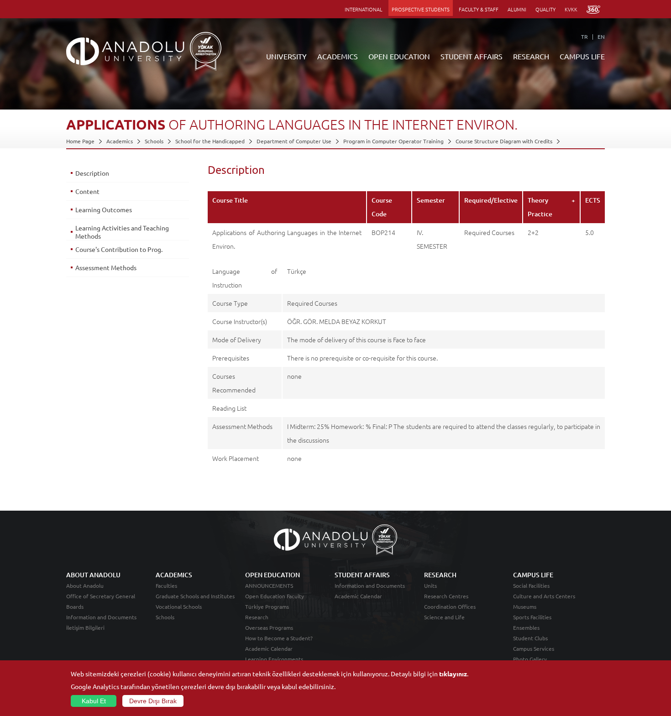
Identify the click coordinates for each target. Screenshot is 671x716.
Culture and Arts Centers (544, 596)
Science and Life (444, 617)
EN (601, 36)
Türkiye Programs (267, 606)
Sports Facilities (532, 617)
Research (256, 617)
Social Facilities (531, 585)
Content (87, 191)
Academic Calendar (269, 648)
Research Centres (446, 596)
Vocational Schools (179, 606)
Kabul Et (94, 701)
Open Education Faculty (274, 596)
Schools (154, 141)
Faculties (166, 585)
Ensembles (526, 627)
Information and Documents (101, 617)
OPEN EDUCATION (399, 56)
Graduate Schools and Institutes (195, 596)
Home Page (80, 141)
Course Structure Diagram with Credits (504, 141)
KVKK (571, 9)
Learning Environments (274, 659)
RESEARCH (531, 56)
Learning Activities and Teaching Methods (122, 232)
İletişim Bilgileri (85, 627)
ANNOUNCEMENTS (269, 585)
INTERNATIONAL (364, 9)
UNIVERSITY (286, 56)
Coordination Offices (450, 606)
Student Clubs (530, 638)
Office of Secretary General (100, 596)
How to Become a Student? (279, 638)
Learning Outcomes (103, 209)
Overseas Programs (269, 627)
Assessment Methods (105, 267)
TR (584, 36)
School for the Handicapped (210, 141)
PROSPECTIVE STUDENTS (421, 9)
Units (430, 585)
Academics (119, 141)
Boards (75, 606)
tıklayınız (453, 673)
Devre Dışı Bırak (153, 701)
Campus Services (533, 648)
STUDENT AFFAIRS (471, 56)
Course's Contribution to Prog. (119, 249)
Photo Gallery (530, 659)
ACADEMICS (337, 56)
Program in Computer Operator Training (393, 141)
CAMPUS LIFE (582, 56)
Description (92, 173)
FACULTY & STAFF (478, 9)
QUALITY (545, 9)
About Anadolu (85, 585)
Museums (524, 606)
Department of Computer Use (294, 141)
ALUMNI (517, 9)
